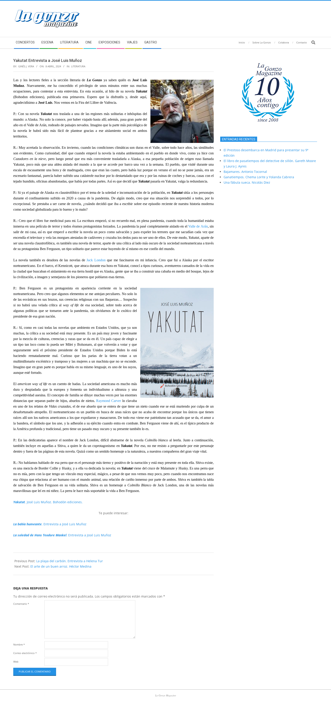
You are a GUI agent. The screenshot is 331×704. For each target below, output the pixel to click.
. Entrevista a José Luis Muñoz (49, 524)
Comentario (21, 603)
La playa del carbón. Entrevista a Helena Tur (69, 561)
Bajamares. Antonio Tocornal (245, 171)
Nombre (19, 644)
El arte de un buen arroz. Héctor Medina (60, 566)
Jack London (95, 260)
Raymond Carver (108, 401)
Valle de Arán (198, 226)
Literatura (78, 66)
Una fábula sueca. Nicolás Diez (247, 182)
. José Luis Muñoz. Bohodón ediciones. (48, 502)
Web (15, 661)
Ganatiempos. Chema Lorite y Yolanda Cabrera (259, 177)
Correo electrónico (25, 653)
